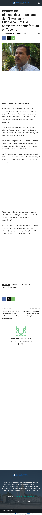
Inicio (3, 8)
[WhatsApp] (13, 38)
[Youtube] (29, 502)
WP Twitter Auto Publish (13, 514)
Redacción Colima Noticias (12, 33)
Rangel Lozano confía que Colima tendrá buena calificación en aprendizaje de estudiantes (11, 315)
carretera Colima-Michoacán (27, 285)
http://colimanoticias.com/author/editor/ (21, 341)
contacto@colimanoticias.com (24, 497)
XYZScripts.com (31, 514)
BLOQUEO (14, 285)
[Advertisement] (21, 87)
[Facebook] (4, 38)
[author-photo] (21, 336)
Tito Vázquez (13, 287)
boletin (9, 8)
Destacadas (10, 11)
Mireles (5, 287)
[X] (9, 38)
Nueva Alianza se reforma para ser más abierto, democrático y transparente (30, 314)
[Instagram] (18, 502)
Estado (16, 11)
